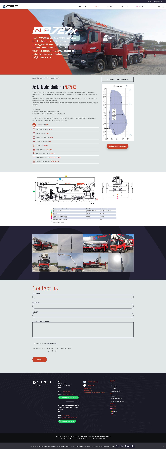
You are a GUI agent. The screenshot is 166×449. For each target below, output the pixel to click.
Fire (37, 78)
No (122, 446)
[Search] (158, 6)
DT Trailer (113, 388)
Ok (117, 446)
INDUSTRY (81, 6)
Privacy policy (130, 446)
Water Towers (114, 396)
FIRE (96, 6)
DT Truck (113, 383)
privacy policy (51, 343)
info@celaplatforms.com (68, 394)
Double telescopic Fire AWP (118, 401)
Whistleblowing (88, 390)
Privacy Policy (87, 388)
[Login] (162, 6)
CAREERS (156, 1)
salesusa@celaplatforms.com (69, 418)
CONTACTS (125, 6)
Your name (36, 293)
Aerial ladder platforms (47, 78)
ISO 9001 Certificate (93, 382)
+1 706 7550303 (66, 415)
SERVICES (110, 6)
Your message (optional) (41, 321)
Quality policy (91, 385)
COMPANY (150, 1)
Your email (36, 303)
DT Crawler (114, 386)
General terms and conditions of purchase (94, 392)
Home (34, 78)
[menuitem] (122, 408)
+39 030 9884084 (66, 392)
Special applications (116, 391)
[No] (164, 446)
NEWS (162, 1)
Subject (35, 312)
